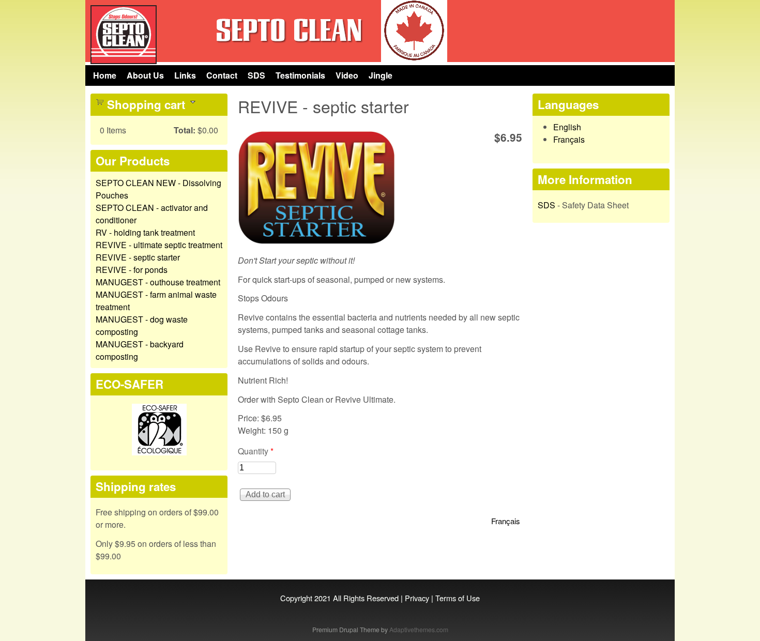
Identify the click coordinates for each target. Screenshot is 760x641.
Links (185, 75)
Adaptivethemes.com (418, 629)
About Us (145, 75)
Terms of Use (457, 597)
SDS (256, 75)
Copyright (296, 597)
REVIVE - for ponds (132, 270)
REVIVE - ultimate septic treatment (159, 245)
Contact (221, 75)
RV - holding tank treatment (145, 232)
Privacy (417, 597)
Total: (184, 130)
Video (347, 75)
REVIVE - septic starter (138, 257)
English (567, 127)
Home (104, 75)
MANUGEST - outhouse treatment (158, 282)
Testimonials (300, 75)
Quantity (255, 451)
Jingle (380, 75)
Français (505, 520)
